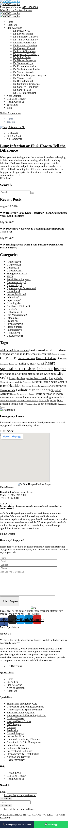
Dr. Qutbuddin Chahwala (26, 84)
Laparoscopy (14, 300)
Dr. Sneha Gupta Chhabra (26, 69)
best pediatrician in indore (15, 353)
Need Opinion (14, 95)
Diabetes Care (15, 270)
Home (10, 21)
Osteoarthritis (58, 385)
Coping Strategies (58, 354)
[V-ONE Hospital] (10, 1)
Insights (60, 368)
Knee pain (50, 373)
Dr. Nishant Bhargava (24, 60)
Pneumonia (29, 397)
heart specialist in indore (27, 365)
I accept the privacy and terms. (20, 795)
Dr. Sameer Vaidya (23, 63)
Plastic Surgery (15, 326)
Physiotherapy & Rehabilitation (23, 754)
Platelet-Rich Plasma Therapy (11, 397)
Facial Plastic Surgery (19, 279)
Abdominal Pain (9, 350)
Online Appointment (10, 113)
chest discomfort (41, 353)
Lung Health (56, 378)
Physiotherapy (15, 323)
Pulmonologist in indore (51, 397)
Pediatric (12, 320)
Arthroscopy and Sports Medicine (24, 709)
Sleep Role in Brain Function (27, 401)
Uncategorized (15, 335)
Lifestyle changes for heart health (28, 378)
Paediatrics (12, 730)
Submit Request (10, 601)
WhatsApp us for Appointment (16, 10)
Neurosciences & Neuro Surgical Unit (26, 715)
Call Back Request (16, 98)
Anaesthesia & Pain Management (24, 742)
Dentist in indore (46, 358)
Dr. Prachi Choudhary (24, 51)
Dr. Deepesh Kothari (24, 48)
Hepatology (13, 291)
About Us (12, 24)
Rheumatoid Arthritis (8, 401)
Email (3, 791)
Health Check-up (15, 101)
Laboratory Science (17, 745)
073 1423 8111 (12, 498)
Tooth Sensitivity (47, 403)
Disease (61, 358)
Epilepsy (24, 363)
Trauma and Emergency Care (22, 703)
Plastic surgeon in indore (49, 393)
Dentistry (13, 267)
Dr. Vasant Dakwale (23, 72)
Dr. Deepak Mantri (23, 33)
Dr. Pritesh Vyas (21, 30)
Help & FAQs (14, 772)
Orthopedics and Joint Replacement (25, 706)
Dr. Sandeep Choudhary (25, 86)
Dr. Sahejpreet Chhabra (25, 36)
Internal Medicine (16, 294)
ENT (10, 276)
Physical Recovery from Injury (22, 394)
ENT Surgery (14, 724)
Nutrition (14, 386)
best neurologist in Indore (47, 350)
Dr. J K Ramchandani (24, 92)
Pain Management (17, 315)
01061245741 (7, 431)
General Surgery (15, 733)
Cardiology (12, 133)
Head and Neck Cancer (19, 721)
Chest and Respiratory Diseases (23, 739)
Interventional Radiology (20, 751)
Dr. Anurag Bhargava (24, 42)
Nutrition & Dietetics (18, 306)
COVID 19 (8, 358)
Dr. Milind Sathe (22, 57)
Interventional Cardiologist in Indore (21, 373)
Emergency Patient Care (9, 364)
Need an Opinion (16, 687)
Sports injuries (47, 400)
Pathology (12, 318)
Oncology (12, 309)
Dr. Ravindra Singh (23, 81)
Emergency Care (17, 273)
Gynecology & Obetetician (21, 288)
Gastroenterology (16, 282)
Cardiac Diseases (15, 718)
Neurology (13, 303)
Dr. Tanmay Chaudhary (25, 39)
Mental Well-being (7, 382)
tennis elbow (18, 403)
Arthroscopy (14, 261)
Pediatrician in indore (33, 390)
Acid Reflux (24, 351)
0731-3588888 (30, 7)
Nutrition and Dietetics (18, 756)
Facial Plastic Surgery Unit (20, 712)
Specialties (12, 104)
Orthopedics (14, 312)
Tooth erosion (31, 404)
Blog (9, 107)
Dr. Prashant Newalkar (25, 45)
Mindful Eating (41, 381)
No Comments (14, 138)
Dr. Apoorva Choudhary (26, 54)
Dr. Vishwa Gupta (22, 78)
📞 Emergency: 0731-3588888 (17, 824)
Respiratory (13, 332)
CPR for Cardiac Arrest (26, 359)
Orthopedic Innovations (41, 386)
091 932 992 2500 (16, 495)
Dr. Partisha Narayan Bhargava (29, 75)
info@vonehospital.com (20, 492)
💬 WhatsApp (51, 824)
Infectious (45, 368)
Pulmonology (14, 329)
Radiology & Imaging (18, 748)
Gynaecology (14, 285)
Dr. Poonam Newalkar (25, 66)
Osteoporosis (7, 390)
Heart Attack (37, 363)
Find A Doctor (14, 27)
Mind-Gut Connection (23, 382)
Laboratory (13, 297)
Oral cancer (26, 386)
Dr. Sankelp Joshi (22, 89)
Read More (6, 178)
